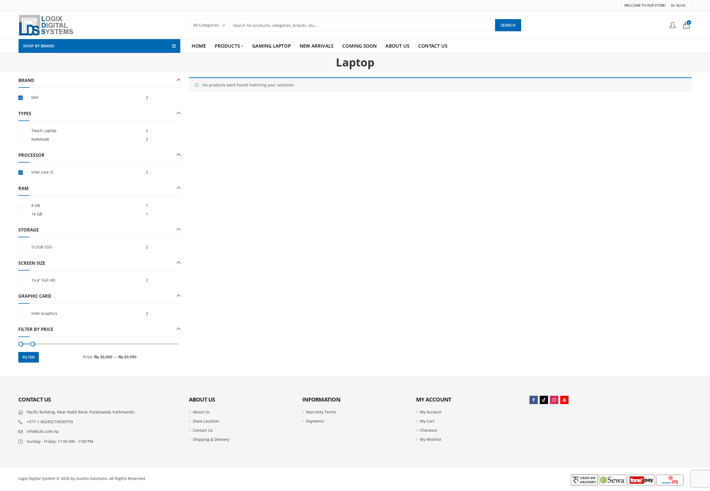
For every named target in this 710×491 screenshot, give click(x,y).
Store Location (206, 421)
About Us (201, 412)
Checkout (428, 430)
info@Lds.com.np (43, 431)
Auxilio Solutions (91, 478)
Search (508, 25)
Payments (315, 421)
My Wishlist (430, 439)
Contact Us (203, 430)
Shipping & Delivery (211, 439)
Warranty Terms (321, 412)
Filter (28, 357)
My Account (431, 412)
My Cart (427, 421)
